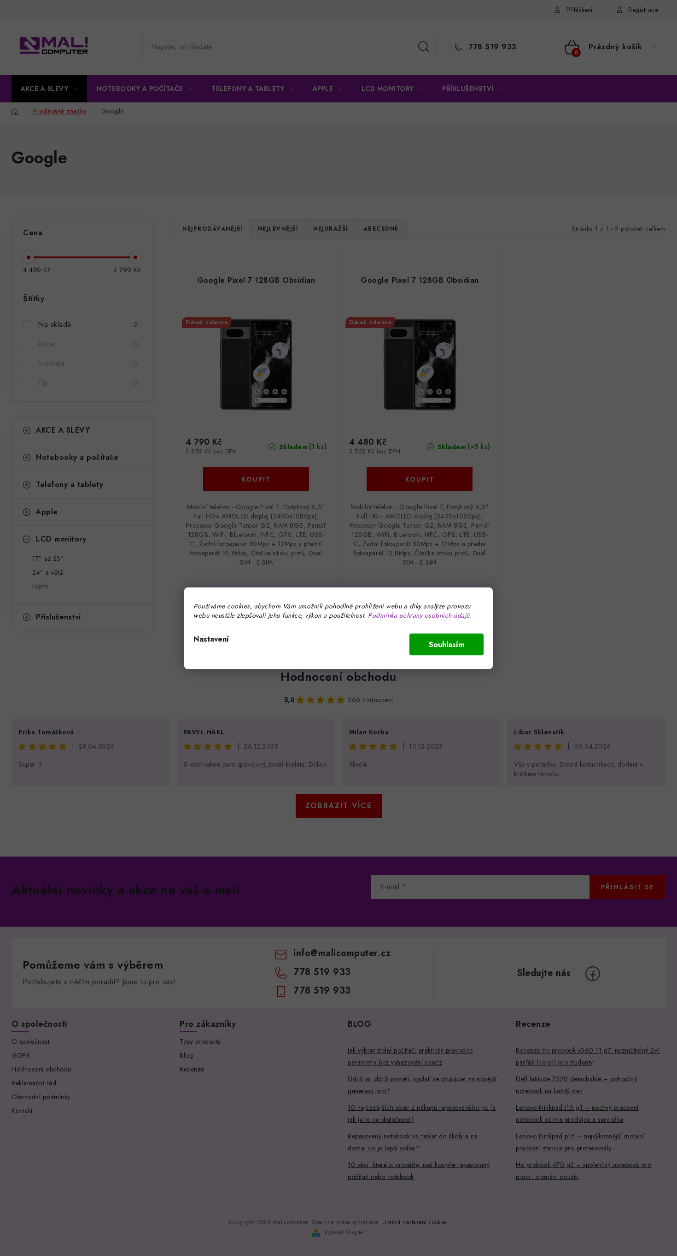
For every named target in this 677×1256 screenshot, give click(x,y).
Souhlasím (446, 644)
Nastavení (211, 638)
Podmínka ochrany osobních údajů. (420, 614)
